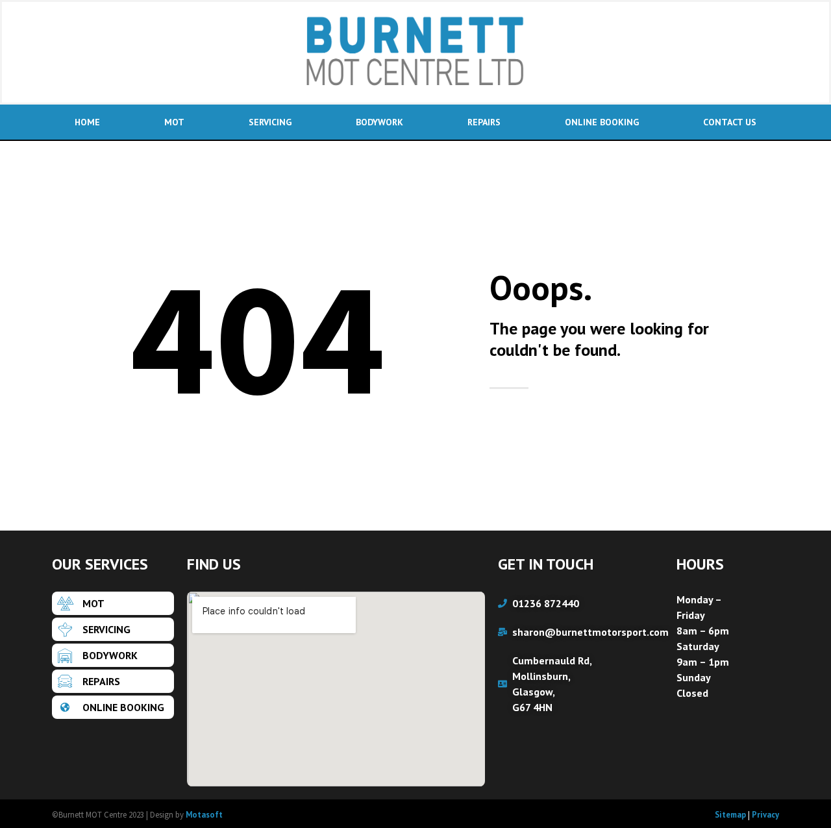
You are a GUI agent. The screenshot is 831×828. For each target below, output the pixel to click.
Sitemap (730, 814)
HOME (87, 122)
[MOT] (113, 603)
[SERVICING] (113, 629)
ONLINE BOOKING (602, 122)
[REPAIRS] (113, 681)
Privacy (765, 814)
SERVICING (270, 122)
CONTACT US (729, 122)
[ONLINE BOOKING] (113, 707)
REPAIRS (484, 122)
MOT (174, 122)
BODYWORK (379, 122)
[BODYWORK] (113, 655)
